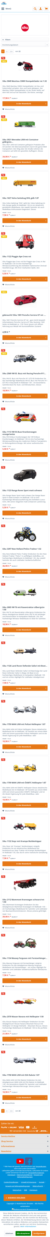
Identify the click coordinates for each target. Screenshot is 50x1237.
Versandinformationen (36, 1173)
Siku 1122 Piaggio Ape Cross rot (16, 256)
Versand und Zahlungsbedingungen (30, 1176)
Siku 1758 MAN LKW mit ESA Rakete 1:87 (20, 1075)
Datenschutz (17, 1190)
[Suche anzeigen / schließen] (35, 8)
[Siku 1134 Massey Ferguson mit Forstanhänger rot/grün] (25, 943)
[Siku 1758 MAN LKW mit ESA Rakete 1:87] (25, 1060)
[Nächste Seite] (6, 51)
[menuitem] (6, 8)
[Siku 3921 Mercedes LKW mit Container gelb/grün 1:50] (25, 124)
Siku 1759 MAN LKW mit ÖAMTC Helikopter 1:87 (24, 783)
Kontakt (41, 1182)
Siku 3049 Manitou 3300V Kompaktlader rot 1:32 (24, 81)
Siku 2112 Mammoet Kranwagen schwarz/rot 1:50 (23, 900)
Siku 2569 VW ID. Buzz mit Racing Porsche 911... (24, 373)
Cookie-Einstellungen (11, 1182)
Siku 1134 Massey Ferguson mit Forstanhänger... (24, 958)
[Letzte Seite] (11, 51)
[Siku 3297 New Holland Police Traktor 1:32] (25, 533)
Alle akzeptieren (23, 1233)
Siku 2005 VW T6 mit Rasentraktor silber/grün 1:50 (23, 608)
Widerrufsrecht (38, 1186)
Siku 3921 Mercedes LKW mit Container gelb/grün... (20, 140)
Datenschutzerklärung (24, 1175)
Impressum (11, 1175)
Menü (8, 8)
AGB (25, 1190)
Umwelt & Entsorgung (28, 1182)
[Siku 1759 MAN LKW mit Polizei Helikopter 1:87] (25, 709)
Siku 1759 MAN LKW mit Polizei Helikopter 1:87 (23, 724)
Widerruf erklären (16, 1198)
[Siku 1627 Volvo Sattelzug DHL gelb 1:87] (25, 183)
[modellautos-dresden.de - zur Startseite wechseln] (4, 3)
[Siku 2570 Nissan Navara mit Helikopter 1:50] (25, 1001)
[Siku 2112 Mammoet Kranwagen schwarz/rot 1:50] (25, 884)
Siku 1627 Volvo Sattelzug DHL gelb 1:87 (20, 198)
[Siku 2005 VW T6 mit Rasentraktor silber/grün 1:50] (25, 592)
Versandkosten (41, 1166)
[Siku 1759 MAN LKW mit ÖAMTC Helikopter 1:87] (25, 767)
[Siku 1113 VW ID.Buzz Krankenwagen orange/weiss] (25, 416)
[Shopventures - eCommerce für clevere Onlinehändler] (25, 1209)
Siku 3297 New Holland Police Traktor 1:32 (21, 549)
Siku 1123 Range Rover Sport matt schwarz (22, 490)
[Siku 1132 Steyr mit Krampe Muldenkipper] (25, 826)
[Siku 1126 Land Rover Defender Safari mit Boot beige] (25, 650)
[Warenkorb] (46, 8)
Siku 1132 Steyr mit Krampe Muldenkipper (21, 841)
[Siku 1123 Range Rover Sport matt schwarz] (25, 475)
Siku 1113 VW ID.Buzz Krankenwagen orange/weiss (19, 433)
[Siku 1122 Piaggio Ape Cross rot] (25, 241)
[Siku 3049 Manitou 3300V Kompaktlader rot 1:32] (25, 66)
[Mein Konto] (40, 8)
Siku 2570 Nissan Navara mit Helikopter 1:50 (22, 1016)
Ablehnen (9, 1233)
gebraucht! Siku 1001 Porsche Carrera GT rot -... (24, 315)
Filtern (7, 40)
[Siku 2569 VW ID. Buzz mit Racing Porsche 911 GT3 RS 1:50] (25, 358)
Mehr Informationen (28, 1226)
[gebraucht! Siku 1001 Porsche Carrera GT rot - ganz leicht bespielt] (25, 300)
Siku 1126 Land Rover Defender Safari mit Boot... (24, 666)
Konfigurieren (39, 1233)
